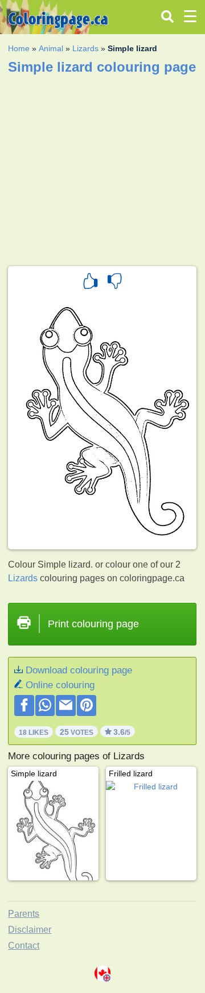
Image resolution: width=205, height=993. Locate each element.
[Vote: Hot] (90, 282)
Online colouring (60, 685)
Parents (23, 913)
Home (19, 48)
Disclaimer (29, 929)
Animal (51, 48)
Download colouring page (79, 670)
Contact (23, 945)
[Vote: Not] (114, 282)
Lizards (85, 48)
